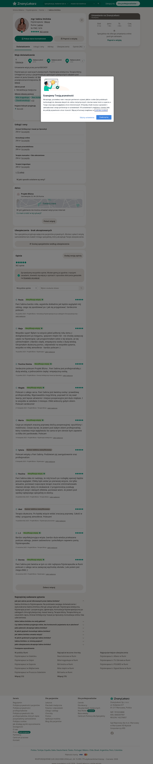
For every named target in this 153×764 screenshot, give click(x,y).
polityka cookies (101, 110)
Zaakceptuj (103, 117)
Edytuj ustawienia (87, 118)
